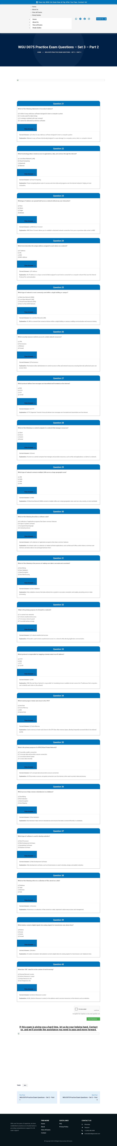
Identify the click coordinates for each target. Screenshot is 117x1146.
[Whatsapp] (76, 19)
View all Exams (37, 25)
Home (35, 19)
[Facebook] (85, 19)
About (43, 1127)
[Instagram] (89, 19)
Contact (43, 1133)
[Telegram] (80, 19)
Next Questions (92, 1019)
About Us (36, 22)
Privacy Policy (63, 1127)
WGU (25, 1085)
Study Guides (37, 28)
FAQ (60, 1123)
